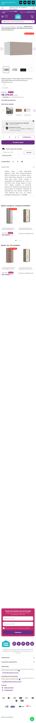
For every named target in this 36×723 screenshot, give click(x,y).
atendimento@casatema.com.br (11, 681)
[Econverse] (21, 706)
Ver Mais (24, 194)
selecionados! (13, 9)
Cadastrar (18, 632)
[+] (15, 137)
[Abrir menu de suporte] (32, 719)
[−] (3, 137)
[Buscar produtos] (33, 21)
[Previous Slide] (3, 110)
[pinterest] (17, 161)
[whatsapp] (22, 161)
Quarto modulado (10, 26)
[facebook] (13, 161)
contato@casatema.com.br (10, 672)
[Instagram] (14, 644)
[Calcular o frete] (29, 152)
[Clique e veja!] (7, 717)
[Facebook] (19, 644)
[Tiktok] (28, 644)
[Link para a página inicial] (2, 26)
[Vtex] (28, 706)
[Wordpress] (32, 644)
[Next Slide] (34, 110)
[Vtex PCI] (12, 706)
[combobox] (18, 21)
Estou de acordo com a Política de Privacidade (17, 628)
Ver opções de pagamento (8, 100)
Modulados (20, 26)
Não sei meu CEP (6, 155)
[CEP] (12, 151)
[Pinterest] (23, 644)
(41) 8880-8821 (8, 690)
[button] (15, 240)
